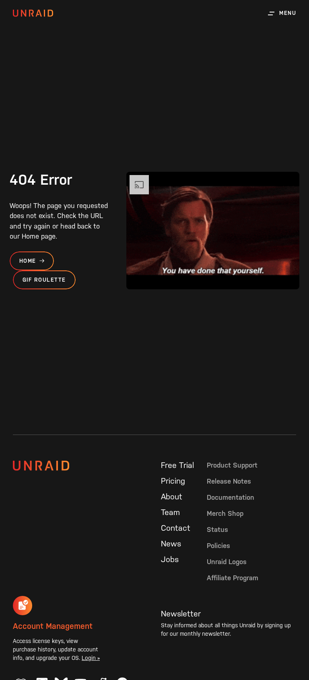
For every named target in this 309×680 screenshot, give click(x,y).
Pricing (173, 481)
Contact (175, 528)
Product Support (232, 465)
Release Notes (229, 481)
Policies (218, 546)
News (171, 543)
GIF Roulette (44, 280)
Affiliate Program (232, 578)
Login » (91, 658)
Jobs (170, 559)
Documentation (230, 497)
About (171, 496)
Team (170, 512)
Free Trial (177, 465)
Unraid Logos (227, 562)
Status (217, 529)
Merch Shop (225, 513)
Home (27, 261)
